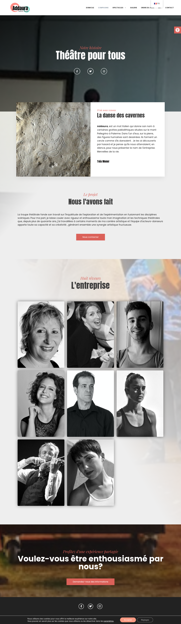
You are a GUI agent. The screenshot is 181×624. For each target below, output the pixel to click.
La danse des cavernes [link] (121, 115)
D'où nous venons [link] (106, 110)
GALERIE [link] (133, 8)
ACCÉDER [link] (41, 355)
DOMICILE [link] (90, 8)
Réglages (145, 620)
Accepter (128, 620)
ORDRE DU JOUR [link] (147, 8)
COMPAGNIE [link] (103, 8)
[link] (177, 30)
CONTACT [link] (169, 8)
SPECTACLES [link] (117, 8)
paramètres (109, 621)
